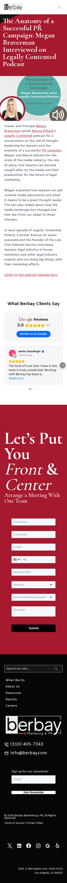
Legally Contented (18, 136)
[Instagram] (38, 846)
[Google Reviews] (48, 846)
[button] (4, 365)
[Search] (56, 669)
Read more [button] (16, 378)
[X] (9, 846)
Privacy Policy (35, 823)
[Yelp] (57, 846)
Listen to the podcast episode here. (31, 275)
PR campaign (52, 151)
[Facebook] (28, 846)
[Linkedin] (19, 846)
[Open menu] (59, 7)
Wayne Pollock (43, 131)
